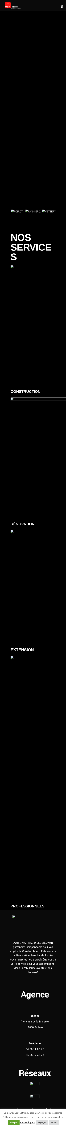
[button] (12, 218)
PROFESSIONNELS (27, 906)
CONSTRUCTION (26, 391)
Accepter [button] (14, 1122)
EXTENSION (22, 649)
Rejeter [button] (54, 1122)
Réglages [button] (42, 1122)
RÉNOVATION (23, 524)
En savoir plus (27, 1122)
